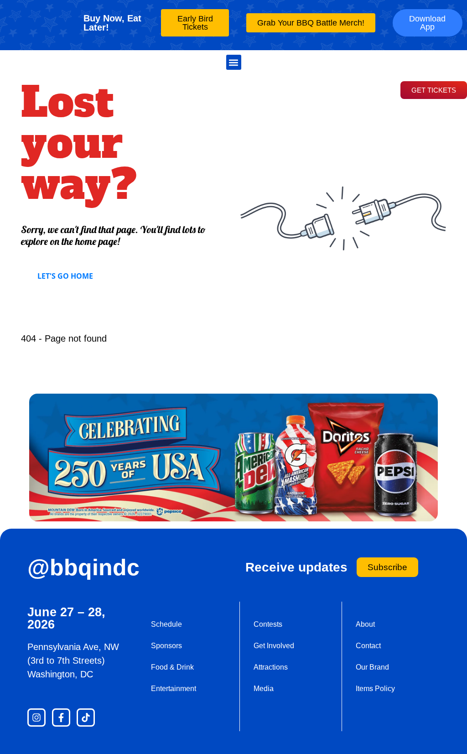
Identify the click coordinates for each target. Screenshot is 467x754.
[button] (233, 62)
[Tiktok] (86, 717)
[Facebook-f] (61, 717)
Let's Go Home (65, 276)
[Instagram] (36, 717)
